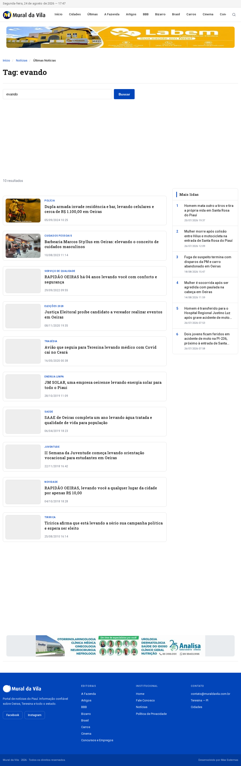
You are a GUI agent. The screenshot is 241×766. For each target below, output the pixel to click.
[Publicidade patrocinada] (120, 37)
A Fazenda (111, 14)
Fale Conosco (145, 700)
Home (140, 694)
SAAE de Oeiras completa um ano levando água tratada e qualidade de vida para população (98, 420)
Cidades (75, 14)
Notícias (21, 60)
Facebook (12, 715)
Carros (191, 14)
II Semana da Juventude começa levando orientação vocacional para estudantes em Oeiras (94, 455)
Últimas (92, 14)
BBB (146, 14)
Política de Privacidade (151, 714)
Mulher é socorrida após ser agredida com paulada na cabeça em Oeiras (206, 287)
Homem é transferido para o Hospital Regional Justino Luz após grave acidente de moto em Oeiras (207, 313)
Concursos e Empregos (97, 740)
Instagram (34, 715)
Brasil (176, 14)
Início (58, 14)
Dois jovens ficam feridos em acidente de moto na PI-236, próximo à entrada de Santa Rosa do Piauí (207, 339)
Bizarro (160, 14)
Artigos (131, 14)
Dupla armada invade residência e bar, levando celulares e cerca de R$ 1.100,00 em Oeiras (99, 209)
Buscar (124, 94)
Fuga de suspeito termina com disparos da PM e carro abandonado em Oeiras (207, 261)
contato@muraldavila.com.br (210, 694)
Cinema (208, 14)
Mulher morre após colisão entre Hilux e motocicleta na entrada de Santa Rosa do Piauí (208, 235)
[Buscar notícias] (234, 14)
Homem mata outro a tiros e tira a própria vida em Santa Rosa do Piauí (208, 210)
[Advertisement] (120, 139)
